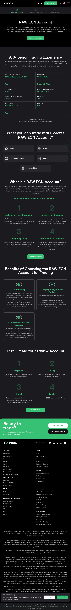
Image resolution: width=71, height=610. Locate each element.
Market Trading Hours (10, 472)
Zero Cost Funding (42, 522)
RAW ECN (6, 480)
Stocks (45, 148)
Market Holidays (8, 469)
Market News (7, 504)
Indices (45, 158)
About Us (39, 492)
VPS (37, 453)
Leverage (6, 466)
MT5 (4, 492)
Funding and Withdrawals (11, 474)
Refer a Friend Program (43, 524)
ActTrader (6, 494)
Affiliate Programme (42, 473)
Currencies (6, 453)
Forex (12, 148)
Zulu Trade (39, 459)
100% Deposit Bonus (43, 514)
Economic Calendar (42, 464)
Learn (5, 514)
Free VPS (39, 519)
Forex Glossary (8, 501)
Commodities (31, 168)
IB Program (39, 476)
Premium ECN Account (10, 483)
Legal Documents (41, 507)
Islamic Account (8, 485)
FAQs (5, 511)
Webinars (6, 509)
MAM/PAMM (40, 478)
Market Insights (7, 506)
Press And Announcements (44, 494)
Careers (38, 499)
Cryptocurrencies (17, 158)
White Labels (40, 481)
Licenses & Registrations (44, 505)
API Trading (40, 456)
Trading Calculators (42, 466)
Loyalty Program (41, 517)
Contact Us (39, 502)
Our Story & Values (42, 497)
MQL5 (38, 461)
